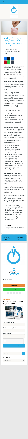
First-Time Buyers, (15, 51)
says (20, 107)
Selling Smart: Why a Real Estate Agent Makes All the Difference (7, 238)
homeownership (9, 66)
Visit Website (14, 285)
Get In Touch (14, 289)
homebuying (11, 131)
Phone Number (7, 333)
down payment (11, 74)
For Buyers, (8, 51)
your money (15, 97)
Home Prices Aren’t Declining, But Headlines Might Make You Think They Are (20, 238)
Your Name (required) (8, 322)
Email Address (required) (9, 328)
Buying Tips (6, 53)
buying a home (7, 103)
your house (7, 192)
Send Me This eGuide (14, 346)
